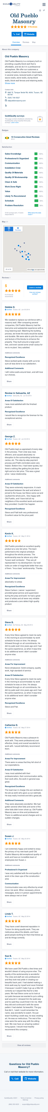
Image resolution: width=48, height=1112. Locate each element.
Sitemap (25, 1100)
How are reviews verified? (35, 293)
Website (30, 34)
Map (34, 42)
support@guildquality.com (31, 1104)
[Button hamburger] (44, 4)
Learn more (15, 122)
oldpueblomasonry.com (17, 101)
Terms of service (26, 1098)
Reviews (26, 42)
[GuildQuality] (11, 4)
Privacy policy (39, 1098)
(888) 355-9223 (14, 1104)
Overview (16, 42)
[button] (24, 243)
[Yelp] (6, 106)
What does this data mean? (34, 213)
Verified (9, 309)
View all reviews (24, 1045)
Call (18, 34)
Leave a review (35, 287)
